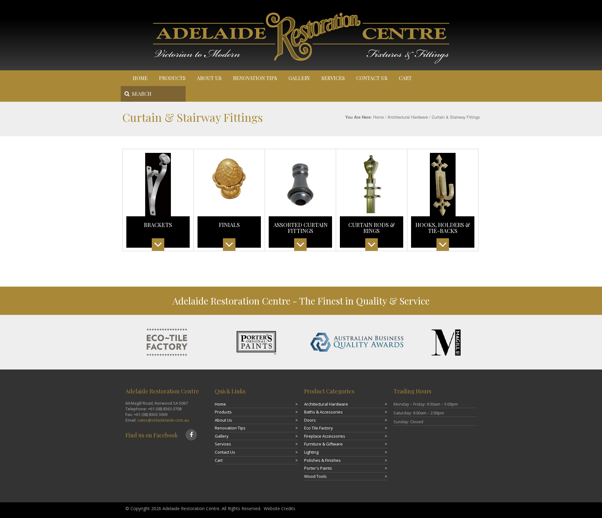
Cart (405, 78)
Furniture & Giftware (323, 444)
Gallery (299, 78)
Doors (310, 420)
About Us (209, 78)
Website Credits (279, 508)
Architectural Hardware (408, 117)
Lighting (311, 452)
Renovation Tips (255, 78)
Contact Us (372, 78)
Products (172, 78)
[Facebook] (191, 434)
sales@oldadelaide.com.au (163, 420)
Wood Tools (315, 476)
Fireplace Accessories (324, 436)
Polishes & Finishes (322, 460)
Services (333, 78)
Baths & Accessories (323, 412)
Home (140, 78)
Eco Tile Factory (318, 428)
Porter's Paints (318, 468)
